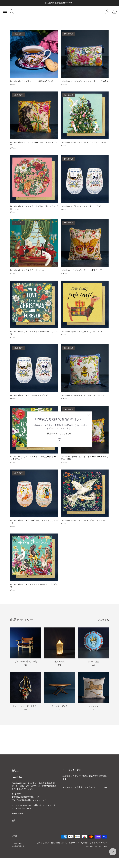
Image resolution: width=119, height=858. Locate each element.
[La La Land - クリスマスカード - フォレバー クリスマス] (34, 304)
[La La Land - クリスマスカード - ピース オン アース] (85, 493)
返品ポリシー (74, 843)
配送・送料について (59, 843)
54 (59, 709)
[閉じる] (88, 415)
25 (93, 709)
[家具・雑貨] (59, 642)
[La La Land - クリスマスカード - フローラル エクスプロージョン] (34, 179)
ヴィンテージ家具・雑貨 (26, 661)
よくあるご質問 (43, 843)
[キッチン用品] (93, 642)
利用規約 (84, 843)
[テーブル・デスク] (59, 687)
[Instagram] (59, 439)
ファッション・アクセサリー (25, 706)
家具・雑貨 (59, 661)
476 (59, 665)
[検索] (12, 12)
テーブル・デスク (59, 706)
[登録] (105, 787)
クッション (93, 706)
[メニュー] (5, 11)
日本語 (14, 836)
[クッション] (93, 687)
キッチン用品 (93, 661)
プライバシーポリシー (98, 843)
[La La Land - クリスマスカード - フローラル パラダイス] (34, 557)
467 (25, 665)
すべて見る (103, 620)
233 (25, 709)
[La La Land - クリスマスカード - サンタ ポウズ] (85, 304)
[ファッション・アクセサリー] (25, 687)
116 (93, 665)
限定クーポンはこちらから (59, 433)
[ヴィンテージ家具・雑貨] (25, 642)
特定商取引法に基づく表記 (96, 846)
